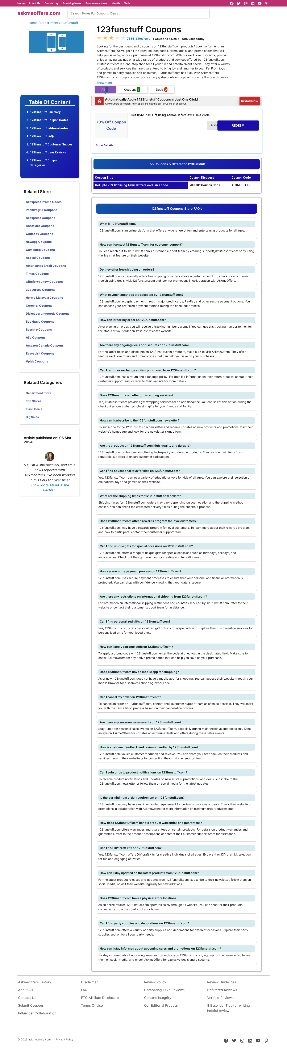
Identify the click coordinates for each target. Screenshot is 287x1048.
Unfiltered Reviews (222, 990)
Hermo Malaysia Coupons (44, 297)
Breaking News (72, 3)
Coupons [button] (131, 89)
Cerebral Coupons (39, 305)
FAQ (84, 990)
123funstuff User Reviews (48, 152)
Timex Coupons (37, 273)
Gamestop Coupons (40, 249)
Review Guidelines (221, 982)
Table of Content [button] (50, 102)
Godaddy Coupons (39, 234)
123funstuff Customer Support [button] (52, 144)
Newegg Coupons (39, 241)
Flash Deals (34, 409)
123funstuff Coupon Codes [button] (49, 120)
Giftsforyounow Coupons (44, 281)
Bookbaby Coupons (40, 321)
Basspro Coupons (39, 329)
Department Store (38, 393)
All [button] (104, 89)
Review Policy (155, 982)
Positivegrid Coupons (41, 210)
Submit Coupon (30, 1005)
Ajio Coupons (36, 337)
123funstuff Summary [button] (45, 112)
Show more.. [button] (104, 82)
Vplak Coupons (37, 361)
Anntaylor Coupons (40, 226)
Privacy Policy (64, 1039)
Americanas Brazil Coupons (46, 265)
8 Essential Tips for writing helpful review (228, 1008)
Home (21, 3)
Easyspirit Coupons (40, 353)
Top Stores (33, 401)
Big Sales (32, 417)
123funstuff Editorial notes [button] (49, 128)
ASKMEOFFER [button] (227, 125)
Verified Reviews (220, 998)
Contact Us (27, 998)
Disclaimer (89, 982)
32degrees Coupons (40, 289)
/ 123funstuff (68, 23)
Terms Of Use (92, 1005)
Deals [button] (161, 89)
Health (116, 3)
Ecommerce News (97, 3)
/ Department (48, 23)
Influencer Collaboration (37, 1013)
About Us (34, 3)
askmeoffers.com (39, 13)
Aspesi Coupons (38, 257)
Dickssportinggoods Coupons (48, 313)
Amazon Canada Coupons (45, 345)
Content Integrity (157, 998)
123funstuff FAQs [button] (42, 136)
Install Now (249, 101)
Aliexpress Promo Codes (44, 202)
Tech (127, 3)
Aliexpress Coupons (40, 218)
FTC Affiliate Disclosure (100, 998)
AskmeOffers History (34, 982)
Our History (52, 3)
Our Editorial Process (161, 1005)
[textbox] (138, 13)
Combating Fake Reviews (164, 990)
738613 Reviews (138, 38)
